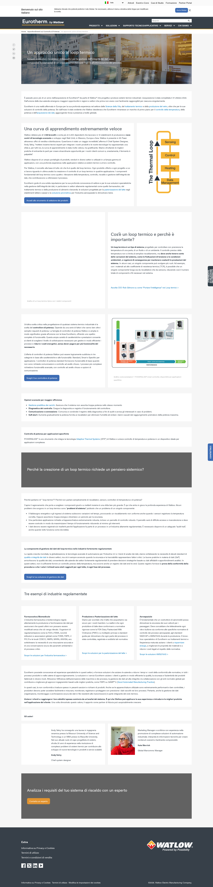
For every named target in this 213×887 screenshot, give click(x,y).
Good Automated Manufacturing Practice (136, 681)
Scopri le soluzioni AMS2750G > (154, 654)
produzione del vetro (158, 106)
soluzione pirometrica (61, 192)
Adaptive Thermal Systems (88, 438)
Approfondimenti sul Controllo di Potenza (43, 31)
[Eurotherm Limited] (43, 25)
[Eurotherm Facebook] (13, 45)
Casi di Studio (157, 3)
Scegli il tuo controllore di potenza (42, 377)
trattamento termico (133, 106)
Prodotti (94, 25)
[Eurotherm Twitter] (13, 49)
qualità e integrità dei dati (35, 557)
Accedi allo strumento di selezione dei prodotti (47, 200)
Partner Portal (185, 3)
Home (23, 31)
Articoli (131, 3)
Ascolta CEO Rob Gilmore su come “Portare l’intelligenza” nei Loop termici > (145, 287)
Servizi (168, 25)
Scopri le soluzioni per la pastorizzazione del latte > (104, 652)
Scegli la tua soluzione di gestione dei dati (45, 576)
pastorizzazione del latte (114, 189)
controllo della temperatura (168, 109)
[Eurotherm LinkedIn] (13, 53)
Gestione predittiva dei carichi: (42, 405)
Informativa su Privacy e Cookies (38, 848)
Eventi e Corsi (142, 3)
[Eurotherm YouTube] (13, 58)
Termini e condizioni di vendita (36, 857)
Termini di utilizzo (30, 852)
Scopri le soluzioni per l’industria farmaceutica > (45, 655)
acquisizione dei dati (45, 112)
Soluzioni (111, 25)
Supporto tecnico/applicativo (140, 25)
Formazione (171, 3)
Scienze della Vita (113, 106)
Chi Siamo (183, 25)
